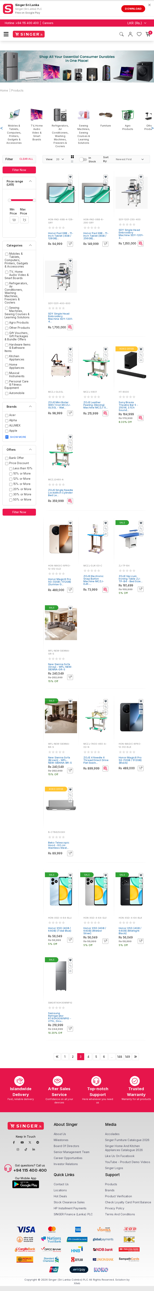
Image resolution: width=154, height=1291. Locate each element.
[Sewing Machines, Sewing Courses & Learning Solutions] (84, 126)
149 (127, 1056)
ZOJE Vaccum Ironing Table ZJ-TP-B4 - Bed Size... (131, 578)
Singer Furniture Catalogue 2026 (127, 1140)
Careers (48, 23)
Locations (60, 1190)
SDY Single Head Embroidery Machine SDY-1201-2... (131, 233)
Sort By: (105, 159)
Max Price (23, 211)
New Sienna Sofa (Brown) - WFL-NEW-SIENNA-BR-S (60, 760)
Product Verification (118, 1196)
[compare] (70, 182)
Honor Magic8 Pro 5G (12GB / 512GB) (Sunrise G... (59, 581)
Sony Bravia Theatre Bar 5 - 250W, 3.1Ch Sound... (128, 406)
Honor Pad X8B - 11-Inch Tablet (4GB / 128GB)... (60, 235)
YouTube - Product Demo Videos (127, 1162)
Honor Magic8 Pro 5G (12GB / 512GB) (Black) (130, 760)
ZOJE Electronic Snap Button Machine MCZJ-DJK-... (93, 579)
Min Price (13, 211)
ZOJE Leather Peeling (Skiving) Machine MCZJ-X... (95, 405)
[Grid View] (72, 156)
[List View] (72, 161)
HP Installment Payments (70, 1208)
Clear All (26, 159)
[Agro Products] (128, 119)
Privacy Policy (114, 1208)
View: (49, 159)
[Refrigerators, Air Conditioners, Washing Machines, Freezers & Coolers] (60, 128)
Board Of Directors (66, 1146)
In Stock (92, 159)
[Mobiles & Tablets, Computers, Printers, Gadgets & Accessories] (14, 126)
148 (119, 1056)
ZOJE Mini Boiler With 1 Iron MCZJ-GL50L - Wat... (59, 405)
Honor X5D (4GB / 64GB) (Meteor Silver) (94, 930)
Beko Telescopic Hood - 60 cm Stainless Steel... (58, 845)
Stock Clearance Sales (69, 1202)
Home (4, 90)
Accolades (112, 1134)
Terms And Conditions (120, 1214)
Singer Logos (114, 1168)
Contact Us (61, 1184)
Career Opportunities (68, 1158)
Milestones (61, 1140)
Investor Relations (66, 1164)
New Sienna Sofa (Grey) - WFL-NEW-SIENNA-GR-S (60, 667)
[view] (70, 188)
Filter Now (19, 170)
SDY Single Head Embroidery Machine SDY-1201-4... (60, 317)
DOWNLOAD (133, 8)
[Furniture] (106, 117)
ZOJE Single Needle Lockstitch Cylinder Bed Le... (60, 492)
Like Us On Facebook (120, 1156)
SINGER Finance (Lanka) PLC (73, 1214)
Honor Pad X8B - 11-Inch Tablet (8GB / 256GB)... (95, 235)
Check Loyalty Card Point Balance (128, 1202)
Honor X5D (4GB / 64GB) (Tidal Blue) (59, 929)
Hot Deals (60, 1196)
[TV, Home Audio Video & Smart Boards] (37, 124)
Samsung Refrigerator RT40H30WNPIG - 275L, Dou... (59, 1017)
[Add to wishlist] (70, 177)
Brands (109, 1190)
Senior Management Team (71, 1152)
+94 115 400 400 (27, 23)
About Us (60, 1134)
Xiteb (77, 1283)
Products (17, 90)
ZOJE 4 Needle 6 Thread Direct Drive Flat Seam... (95, 760)
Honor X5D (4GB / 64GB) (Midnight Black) (130, 930)
